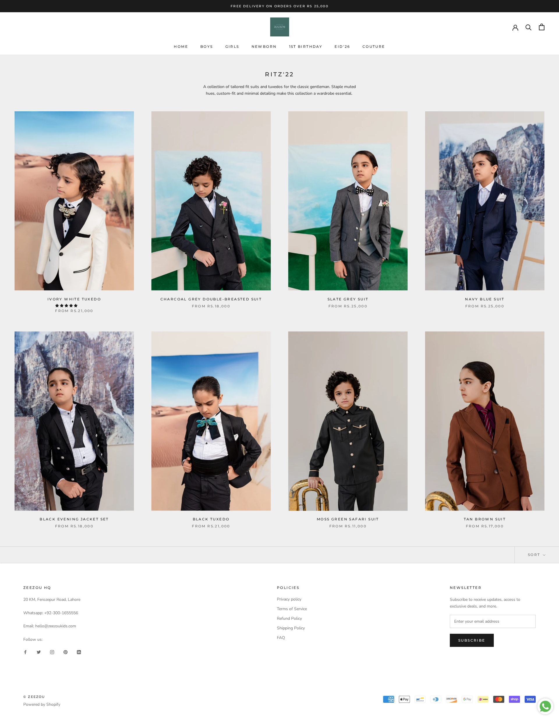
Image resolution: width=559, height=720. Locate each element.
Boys (206, 46)
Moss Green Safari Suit (348, 519)
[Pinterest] (65, 652)
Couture (373, 46)
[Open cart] (541, 27)
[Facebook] (25, 652)
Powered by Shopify (41, 704)
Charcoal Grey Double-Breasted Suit (211, 299)
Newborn (264, 46)
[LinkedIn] (79, 652)
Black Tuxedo (211, 519)
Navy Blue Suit (485, 299)
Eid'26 (342, 46)
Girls (232, 46)
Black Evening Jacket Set (74, 519)
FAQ (281, 637)
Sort (535, 554)
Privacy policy (289, 599)
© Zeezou (34, 697)
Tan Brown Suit (485, 519)
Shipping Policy (291, 628)
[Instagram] (52, 652)
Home (181, 46)
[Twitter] (39, 652)
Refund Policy (289, 618)
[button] (66, 305)
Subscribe (471, 640)
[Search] (529, 27)
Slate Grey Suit (348, 299)
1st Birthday (306, 46)
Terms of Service (292, 609)
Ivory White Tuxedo (74, 299)
